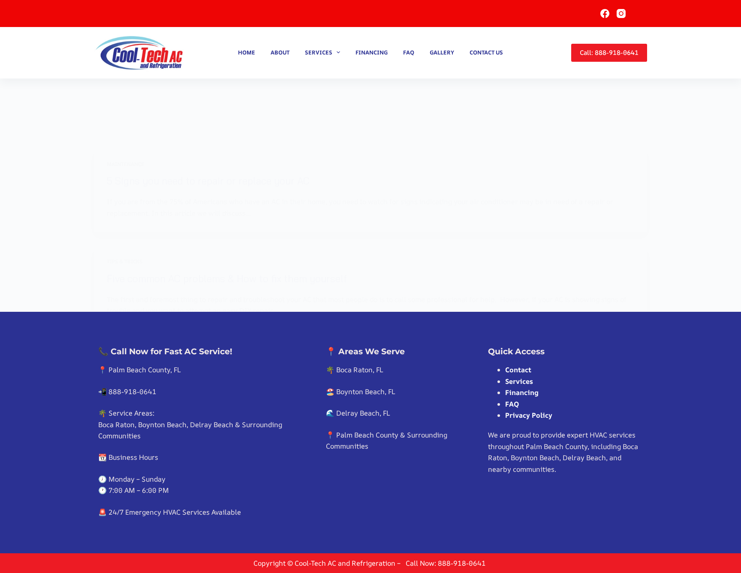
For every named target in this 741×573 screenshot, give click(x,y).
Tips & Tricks (124, 261)
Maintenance (125, 164)
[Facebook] (604, 13)
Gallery (442, 52)
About (280, 52)
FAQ (408, 52)
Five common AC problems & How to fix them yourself (227, 278)
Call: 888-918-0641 (609, 52)
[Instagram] (621, 13)
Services (318, 52)
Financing (371, 52)
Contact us (486, 52)
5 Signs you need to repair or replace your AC (208, 181)
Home (246, 52)
